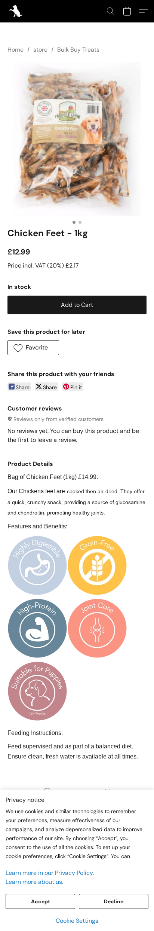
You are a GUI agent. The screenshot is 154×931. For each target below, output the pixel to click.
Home (15, 50)
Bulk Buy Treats (78, 50)
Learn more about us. (34, 882)
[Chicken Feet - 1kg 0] (77, 139)
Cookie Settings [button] (77, 921)
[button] (16, 11)
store (40, 50)
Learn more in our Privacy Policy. (50, 873)
